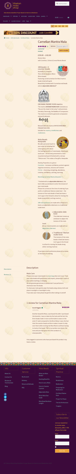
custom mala (31, 16)
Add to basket (63, 50)
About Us (7, 373)
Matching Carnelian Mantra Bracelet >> (50, 177)
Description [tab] (7, 269)
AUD (56, 26)
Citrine (40, 170)
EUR (63, 26)
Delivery (24, 380)
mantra (48, 130)
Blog (6, 386)
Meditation (59, 384)
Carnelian (41, 165)
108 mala (15, 16)
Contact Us (8, 377)
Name (56, 434)
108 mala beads (15, 38)
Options (53, 46)
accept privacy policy (63, 447)
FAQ (23, 387)
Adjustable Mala (44, 392)
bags (27, 21)
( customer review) (43, 48)
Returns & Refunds (28, 384)
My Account (25, 377)
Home (7, 38)
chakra (38, 16)
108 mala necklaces (44, 203)
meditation (41, 133)
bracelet (5, 21)
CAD (59, 26)
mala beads (6, 16)
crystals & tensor (16, 21)
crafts (23, 21)
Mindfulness (60, 380)
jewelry (43, 16)
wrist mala (24, 16)
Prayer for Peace (61, 399)
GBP (52, 26)
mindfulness (55, 130)
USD (66, 26)
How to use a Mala (44, 383)
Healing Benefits (44, 379)
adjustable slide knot (49, 228)
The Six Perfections (62, 402)
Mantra (58, 377)
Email (56, 440)
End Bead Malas (25, 38)
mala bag (51, 276)
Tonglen (58, 406)
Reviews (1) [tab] (7, 274)
